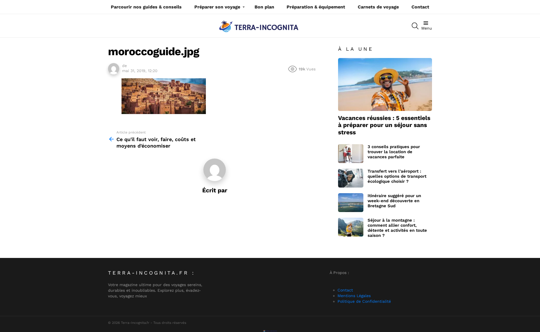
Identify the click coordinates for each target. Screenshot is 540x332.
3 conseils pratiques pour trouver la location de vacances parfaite (394, 151)
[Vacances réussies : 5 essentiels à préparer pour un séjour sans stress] (385, 84)
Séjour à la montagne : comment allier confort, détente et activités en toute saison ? (397, 228)
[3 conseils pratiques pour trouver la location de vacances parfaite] (350, 153)
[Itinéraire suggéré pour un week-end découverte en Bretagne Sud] (350, 202)
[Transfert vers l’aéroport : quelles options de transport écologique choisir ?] (350, 178)
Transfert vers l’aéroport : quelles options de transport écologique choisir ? (397, 176)
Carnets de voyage (378, 7)
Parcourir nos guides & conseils (146, 7)
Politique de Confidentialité (364, 301)
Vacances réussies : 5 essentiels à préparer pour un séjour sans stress (384, 125)
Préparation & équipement (316, 7)
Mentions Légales (354, 295)
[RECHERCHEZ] (415, 26)
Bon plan (264, 7)
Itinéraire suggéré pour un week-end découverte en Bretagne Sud (394, 200)
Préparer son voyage (217, 7)
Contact (420, 7)
